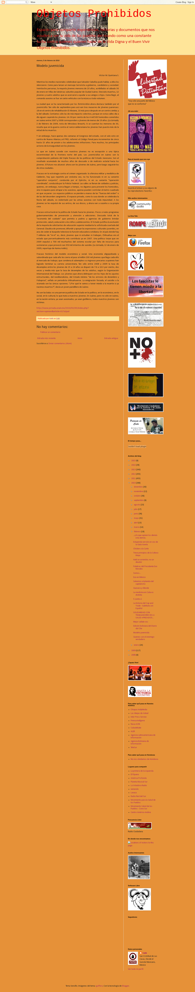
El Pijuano (135, 774)
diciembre (138, 487)
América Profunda (139, 778)
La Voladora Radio (139, 785)
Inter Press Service (139, 717)
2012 (133, 474)
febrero (137, 532)
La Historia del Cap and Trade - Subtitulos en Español (143, 606)
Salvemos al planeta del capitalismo (143, 582)
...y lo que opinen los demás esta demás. (145, 536)
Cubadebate (136, 728)
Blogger (125, 986)
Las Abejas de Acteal (139, 713)
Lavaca (134, 793)
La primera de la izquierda (142, 771)
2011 (133, 478)
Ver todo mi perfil (135, 969)
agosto (137, 505)
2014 (133, 465)
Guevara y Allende (141, 588)
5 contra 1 (137, 599)
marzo (137, 527)
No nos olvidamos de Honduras (144, 759)
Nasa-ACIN (135, 724)
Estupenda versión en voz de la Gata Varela (145, 543)
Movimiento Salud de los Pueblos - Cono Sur (141, 807)
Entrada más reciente (46, 338)
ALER (133, 731)
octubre (137, 496)
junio (136, 514)
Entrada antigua (111, 338)
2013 (133, 470)
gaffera (99, 986)
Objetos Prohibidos (94, 14)
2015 (133, 461)
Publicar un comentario (50, 332)
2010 (133, 483)
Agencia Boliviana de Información (140, 742)
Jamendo (135, 789)
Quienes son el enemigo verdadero (143, 638)
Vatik (145, 953)
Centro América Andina (141, 812)
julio (136, 509)
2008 (133, 655)
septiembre (139, 500)
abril (136, 523)
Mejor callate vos (140, 622)
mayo (136, 518)
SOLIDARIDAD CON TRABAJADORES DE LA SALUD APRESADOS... (143, 615)
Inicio (80, 338)
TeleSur (134, 747)
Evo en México (139, 577)
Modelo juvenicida (141, 633)
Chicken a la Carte (141, 549)
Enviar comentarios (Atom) (60, 343)
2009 (133, 650)
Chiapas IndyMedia (139, 710)
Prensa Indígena (138, 720)
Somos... (137, 573)
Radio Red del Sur (138, 796)
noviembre (139, 491)
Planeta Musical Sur (139, 782)
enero (137, 645)
